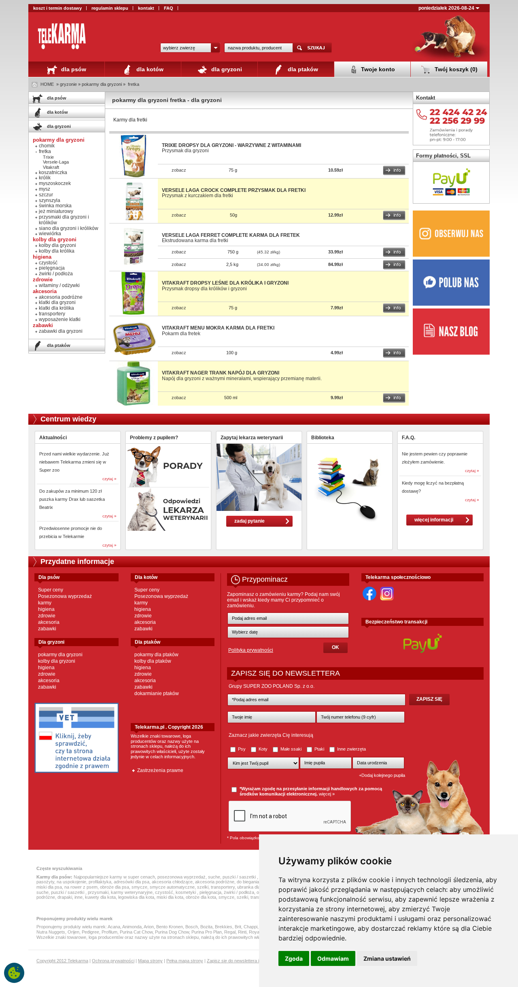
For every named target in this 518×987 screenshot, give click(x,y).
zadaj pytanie (249, 521)
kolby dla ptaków (152, 661)
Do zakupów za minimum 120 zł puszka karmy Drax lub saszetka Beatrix (72, 499)
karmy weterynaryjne (132, 892)
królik (45, 178)
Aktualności (53, 437)
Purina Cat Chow (136, 932)
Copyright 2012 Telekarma (62, 960)
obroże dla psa (114, 887)
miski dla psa (49, 887)
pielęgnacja (52, 268)
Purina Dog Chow (172, 932)
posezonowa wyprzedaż (181, 876)
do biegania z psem (256, 881)
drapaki (64, 897)
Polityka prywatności (250, 650)
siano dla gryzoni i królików (68, 228)
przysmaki (98, 892)
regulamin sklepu (109, 8)
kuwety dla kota (100, 897)
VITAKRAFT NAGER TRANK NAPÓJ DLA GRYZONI (220, 373)
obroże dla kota (201, 897)
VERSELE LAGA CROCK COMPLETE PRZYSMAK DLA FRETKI (234, 190)
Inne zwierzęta (351, 749)
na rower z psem (81, 887)
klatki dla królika (56, 308)
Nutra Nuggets (50, 932)
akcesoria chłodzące (172, 881)
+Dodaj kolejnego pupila (382, 775)
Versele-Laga (56, 162)
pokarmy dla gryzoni (60, 654)
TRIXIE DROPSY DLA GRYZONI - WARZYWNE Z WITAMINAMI (231, 145)
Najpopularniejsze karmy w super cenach (114, 876)
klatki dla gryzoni (57, 302)
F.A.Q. (408, 437)
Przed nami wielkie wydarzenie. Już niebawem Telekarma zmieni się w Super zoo (74, 461)
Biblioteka (322, 437)
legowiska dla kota (136, 897)
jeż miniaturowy (56, 211)
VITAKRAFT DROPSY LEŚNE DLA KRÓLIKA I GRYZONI (225, 283)
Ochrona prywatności (113, 960)
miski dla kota (170, 897)
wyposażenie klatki (60, 319)
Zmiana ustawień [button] (387, 958)
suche (214, 876)
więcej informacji (433, 520)
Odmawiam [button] (333, 958)
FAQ (168, 8)
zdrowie (46, 616)
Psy (242, 749)
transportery (52, 314)
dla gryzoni (226, 69)
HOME (47, 84)
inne (78, 897)
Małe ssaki (291, 749)
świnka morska (55, 205)
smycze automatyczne (172, 887)
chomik (47, 146)
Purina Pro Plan (206, 932)
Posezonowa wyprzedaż (65, 596)
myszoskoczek (55, 183)
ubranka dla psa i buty (258, 887)
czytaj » (109, 478)
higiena (46, 609)
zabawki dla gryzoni (61, 331)
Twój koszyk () (455, 69)
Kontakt (425, 98)
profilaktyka (100, 881)
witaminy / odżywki (59, 285)
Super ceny (50, 590)
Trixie (48, 157)
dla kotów (149, 69)
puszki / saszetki (240, 876)
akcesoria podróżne (61, 297)
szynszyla (49, 200)
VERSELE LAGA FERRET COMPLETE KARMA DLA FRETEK (231, 235)
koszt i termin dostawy (57, 8)
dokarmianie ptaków (156, 693)
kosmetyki (186, 892)
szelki (202, 887)
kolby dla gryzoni (57, 245)
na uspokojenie (71, 881)
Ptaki (319, 749)
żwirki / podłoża (56, 274)
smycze (139, 887)
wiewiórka (50, 233)
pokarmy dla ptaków (156, 654)
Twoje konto (377, 69)
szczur (46, 195)
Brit (238, 926)
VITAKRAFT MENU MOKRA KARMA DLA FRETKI (218, 328)
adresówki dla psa (131, 881)
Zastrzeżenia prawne (160, 770)
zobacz (179, 170)
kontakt (146, 8)
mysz (44, 189)
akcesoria (48, 622)
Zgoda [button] (294, 958)
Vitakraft (51, 167)
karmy (44, 603)
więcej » (327, 793)
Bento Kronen (169, 926)
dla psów (72, 69)
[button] (190, 48)
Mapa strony (150, 960)
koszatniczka (53, 172)
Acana (114, 926)
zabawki (47, 629)
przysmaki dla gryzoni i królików (64, 219)
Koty (263, 749)
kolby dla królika (56, 251)
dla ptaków (302, 69)
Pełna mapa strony (184, 960)
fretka (133, 84)
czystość (48, 263)
